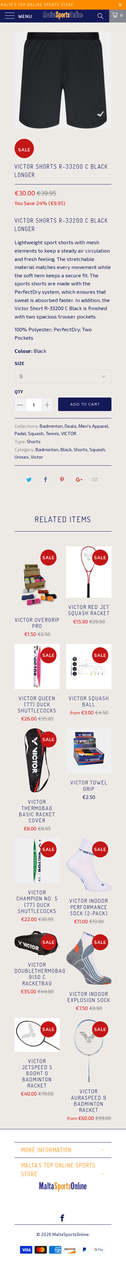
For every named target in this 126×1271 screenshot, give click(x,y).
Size (19, 363)
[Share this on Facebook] (45, 479)
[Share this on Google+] (78, 479)
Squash (36, 433)
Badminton (51, 426)
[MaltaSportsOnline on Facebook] (63, 1218)
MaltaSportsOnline (70, 1234)
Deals (71, 426)
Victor (37, 457)
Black (66, 449)
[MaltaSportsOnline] (63, 16)
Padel (20, 433)
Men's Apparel (93, 426)
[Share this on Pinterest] (62, 479)
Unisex (22, 457)
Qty (19, 391)
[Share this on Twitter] (29, 479)
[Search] (100, 16)
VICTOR (68, 433)
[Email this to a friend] (95, 479)
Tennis (52, 433)
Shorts (34, 441)
